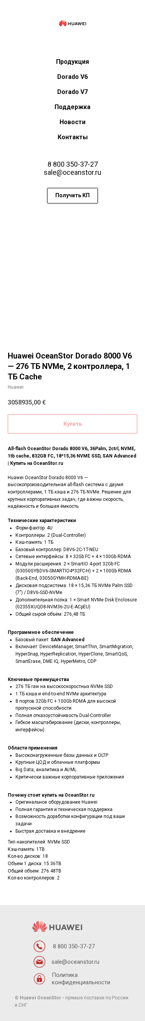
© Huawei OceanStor (38, 998)
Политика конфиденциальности (81, 978)
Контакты (73, 137)
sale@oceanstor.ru (72, 172)
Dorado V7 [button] (72, 92)
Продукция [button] (72, 61)
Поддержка (72, 107)
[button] (72, 195)
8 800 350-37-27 (73, 164)
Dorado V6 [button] (72, 76)
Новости (72, 122)
